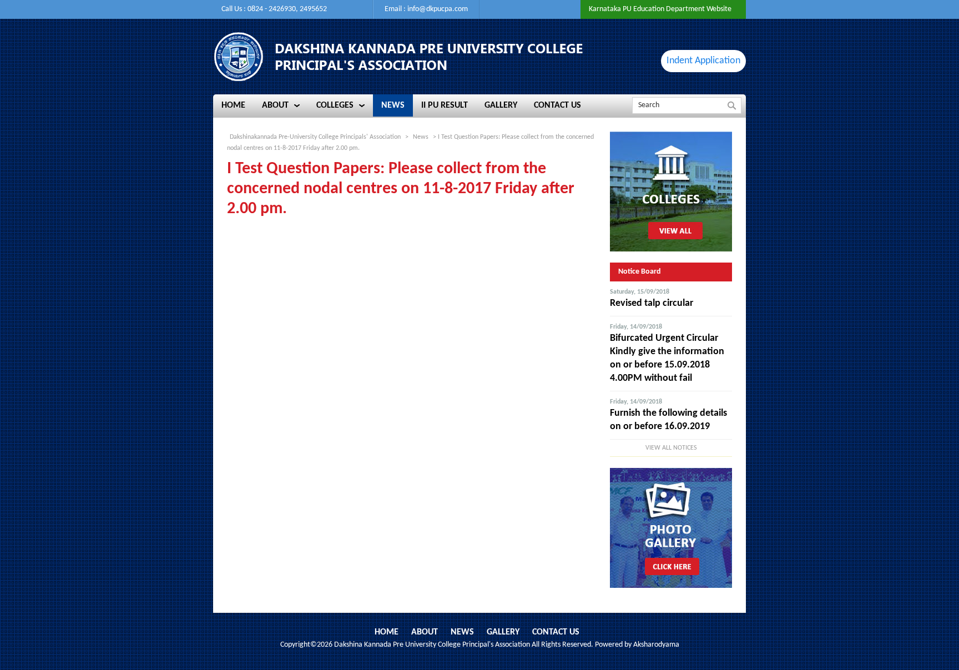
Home (386, 632)
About (424, 632)
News (462, 632)
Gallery (503, 632)
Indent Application (703, 61)
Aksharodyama (656, 645)
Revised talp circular (651, 303)
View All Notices (671, 448)
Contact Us (555, 632)
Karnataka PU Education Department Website (660, 9)
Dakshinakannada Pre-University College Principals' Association (315, 137)
